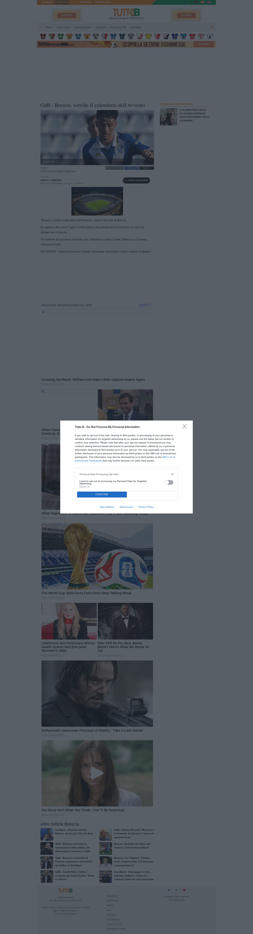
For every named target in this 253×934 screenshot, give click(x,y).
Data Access (126, 507)
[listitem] (126, 474)
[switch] (168, 482)
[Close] (185, 427)
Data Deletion (107, 507)
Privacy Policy (146, 507)
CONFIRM (102, 494)
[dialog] (126, 467)
